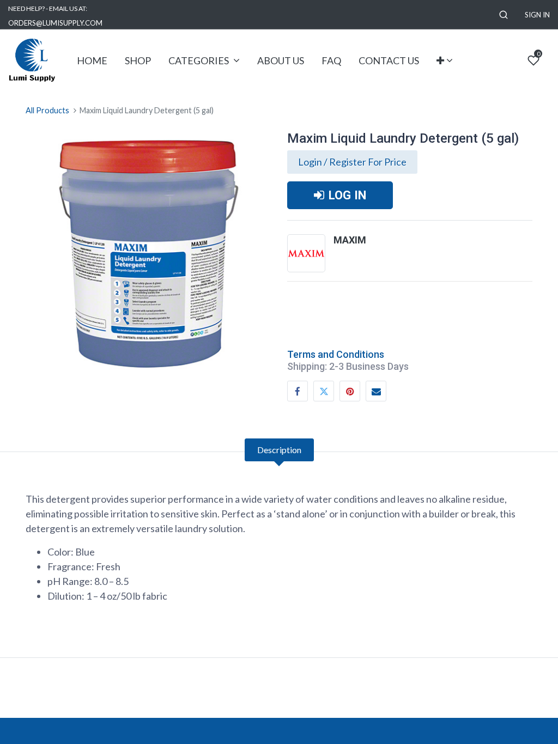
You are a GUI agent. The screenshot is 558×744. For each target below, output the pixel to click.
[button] (503, 15)
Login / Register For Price (352, 162)
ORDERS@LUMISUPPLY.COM (55, 23)
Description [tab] (279, 449)
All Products (47, 110)
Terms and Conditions (335, 354)
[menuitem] (92, 60)
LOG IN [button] (347, 195)
